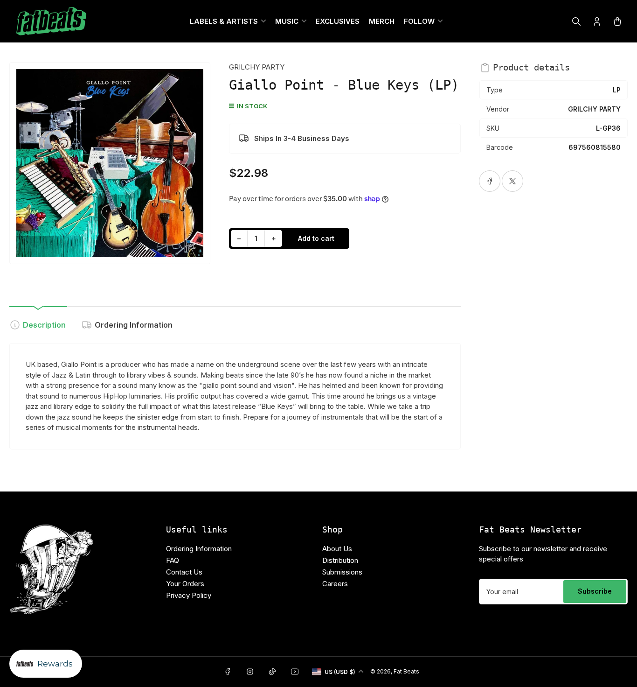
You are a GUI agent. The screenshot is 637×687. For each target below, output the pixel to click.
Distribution (340, 560)
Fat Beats (406, 671)
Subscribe (595, 591)
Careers (335, 583)
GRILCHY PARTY (256, 67)
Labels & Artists (224, 21)
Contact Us (184, 572)
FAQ (172, 560)
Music (286, 21)
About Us (337, 548)
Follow (419, 21)
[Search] (576, 21)
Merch (382, 21)
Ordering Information (134, 324)
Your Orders (185, 583)
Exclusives (338, 21)
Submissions (342, 572)
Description (44, 324)
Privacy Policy (188, 595)
